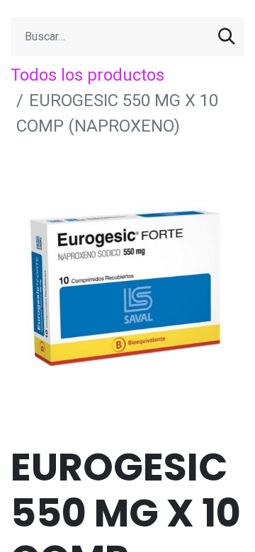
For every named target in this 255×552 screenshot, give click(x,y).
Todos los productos (87, 75)
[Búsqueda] (226, 37)
